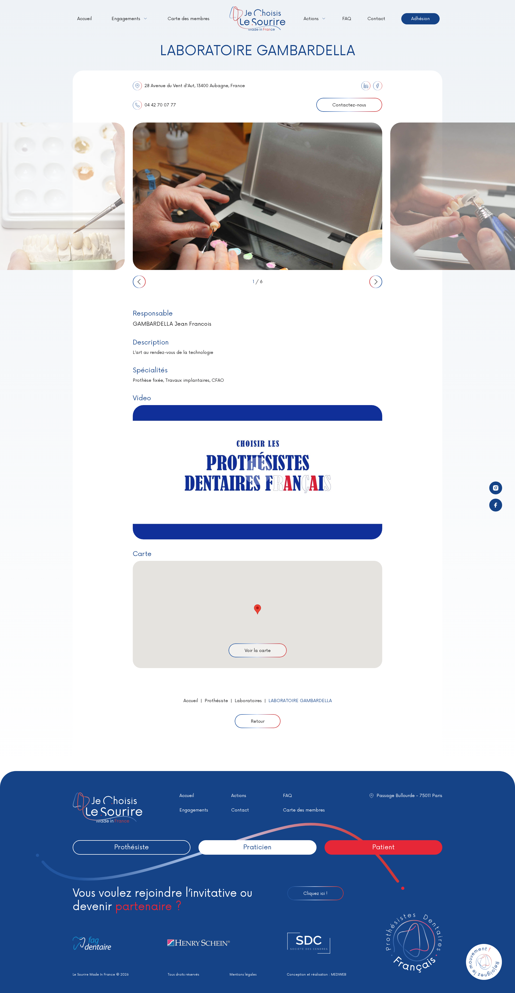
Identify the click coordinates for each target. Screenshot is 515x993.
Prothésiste (216, 700)
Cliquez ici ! (315, 893)
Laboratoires (248, 700)
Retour (257, 721)
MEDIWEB (338, 975)
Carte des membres (188, 18)
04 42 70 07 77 (160, 105)
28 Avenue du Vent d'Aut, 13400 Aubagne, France (195, 85)
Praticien (257, 847)
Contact (376, 18)
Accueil (84, 18)
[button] (257, 609)
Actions (311, 18)
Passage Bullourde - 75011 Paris (409, 795)
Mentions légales (243, 975)
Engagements (126, 18)
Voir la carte (258, 650)
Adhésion (420, 18)
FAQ (346, 18)
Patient (383, 847)
